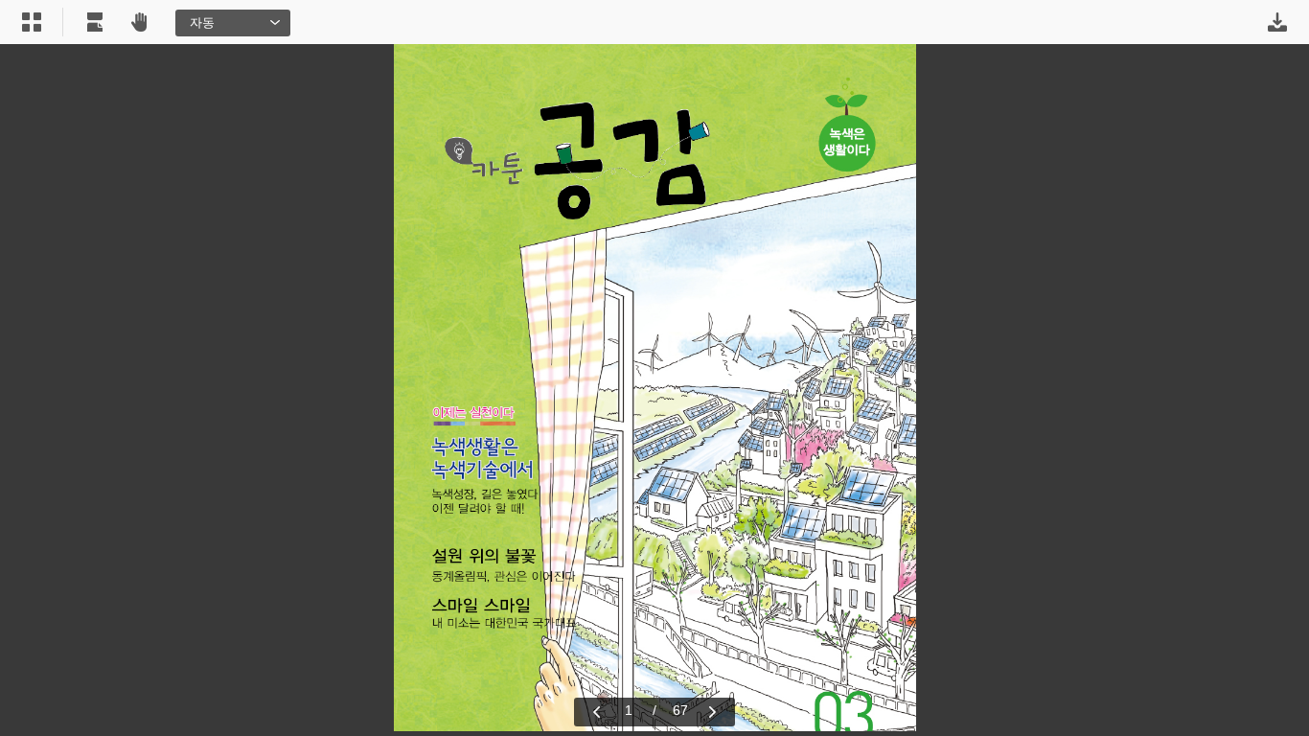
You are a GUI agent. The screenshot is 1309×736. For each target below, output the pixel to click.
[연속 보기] (95, 22)
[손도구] (139, 22)
